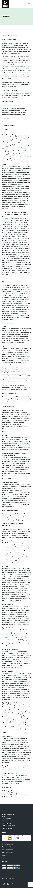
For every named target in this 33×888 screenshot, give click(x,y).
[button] (28, 3)
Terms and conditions (7, 847)
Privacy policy (5, 858)
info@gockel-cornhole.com (21, 795)
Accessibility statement (7, 849)
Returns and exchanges (7, 852)
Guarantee (4, 855)
